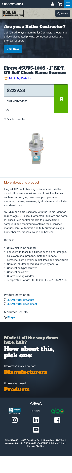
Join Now (13, 49)
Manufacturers (25, 372)
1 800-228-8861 (12, 4)
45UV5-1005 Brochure (20, 300)
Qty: (8, 109)
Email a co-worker (15, 119)
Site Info (30, 446)
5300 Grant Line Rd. (30, 440)
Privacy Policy (57, 443)
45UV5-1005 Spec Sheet (22, 304)
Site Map (40, 446)
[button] (36, 78)
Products (17, 389)
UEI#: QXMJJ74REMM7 (36, 443)
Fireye (11, 317)
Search (64, 13)
